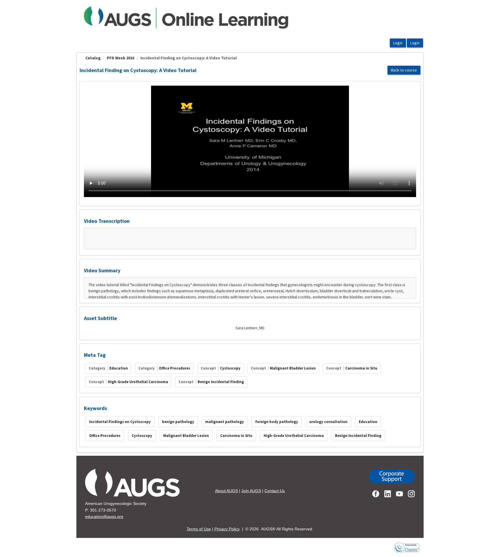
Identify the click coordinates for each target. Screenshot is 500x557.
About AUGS (226, 490)
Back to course (404, 70)
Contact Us (274, 490)
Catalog (93, 57)
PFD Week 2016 (120, 57)
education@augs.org (104, 516)
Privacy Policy (227, 529)
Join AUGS (251, 490)
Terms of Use (199, 529)
